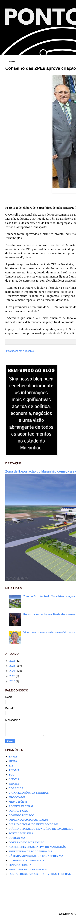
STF (11, 765)
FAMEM (14, 783)
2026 (12, 660)
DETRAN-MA (17, 837)
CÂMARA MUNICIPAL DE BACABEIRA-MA (36, 855)
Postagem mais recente (20, 350)
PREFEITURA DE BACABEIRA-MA (30, 851)
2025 (12, 665)
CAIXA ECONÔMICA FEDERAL (29, 792)
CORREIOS (16, 788)
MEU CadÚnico (18, 801)
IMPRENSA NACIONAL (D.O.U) (28, 819)
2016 (12, 681)
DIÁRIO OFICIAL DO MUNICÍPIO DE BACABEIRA (41, 828)
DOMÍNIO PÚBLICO (21, 815)
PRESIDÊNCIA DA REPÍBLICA (28, 869)
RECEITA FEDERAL (21, 806)
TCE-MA (14, 770)
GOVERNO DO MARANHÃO (27, 842)
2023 (12, 676)
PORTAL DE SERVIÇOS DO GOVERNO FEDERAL (40, 874)
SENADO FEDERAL (21, 864)
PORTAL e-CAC (18, 810)
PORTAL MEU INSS (21, 833)
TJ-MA (13, 756)
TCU (11, 774)
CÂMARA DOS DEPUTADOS (26, 860)
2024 (12, 670)
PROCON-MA (17, 797)
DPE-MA (14, 779)
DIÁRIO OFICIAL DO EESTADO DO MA (34, 824)
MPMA (13, 761)
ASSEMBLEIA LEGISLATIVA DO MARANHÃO (37, 846)
